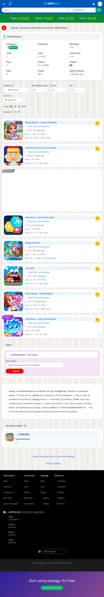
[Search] (99, 10)
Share (15, 371)
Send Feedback (10, 503)
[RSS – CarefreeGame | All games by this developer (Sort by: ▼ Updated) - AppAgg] (29, 106)
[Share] (4, 27)
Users (26, 481)
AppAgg (14, 27)
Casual (29, 247)
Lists (26, 486)
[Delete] (25, 426)
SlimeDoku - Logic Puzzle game (40, 319)
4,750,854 (23, 18)
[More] (99, 138)
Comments (29, 503)
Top (42, 486)
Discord (61, 503)
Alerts (46, 498)
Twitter (60, 498)
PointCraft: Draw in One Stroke (40, 148)
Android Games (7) (39, 47)
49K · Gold (45, 309)
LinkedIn (61, 486)
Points (27, 492)
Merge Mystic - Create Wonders (41, 122)
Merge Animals (32, 242)
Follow (14, 47)
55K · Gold (46, 138)
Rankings (28, 498)
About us (7, 486)
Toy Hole (29, 268)
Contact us (8, 492)
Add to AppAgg (53, 463)
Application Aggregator (33, 512)
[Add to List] (97, 123)
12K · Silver (44, 163)
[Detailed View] (15, 106)
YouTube (61, 481)
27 (39, 65)
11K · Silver (43, 233)
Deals (43, 492)
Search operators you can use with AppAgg (53, 456)
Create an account (52, 587)
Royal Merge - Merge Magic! (39, 293)
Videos (72, 403)
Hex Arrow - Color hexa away (39, 217)
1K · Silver (43, 334)
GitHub (60, 492)
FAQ (5, 481)
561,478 (91, 18)
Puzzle (29, 126)
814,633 (48, 18)
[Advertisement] (52, 190)
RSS (91, 407)
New (42, 481)
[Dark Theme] (94, 3)
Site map (7, 498)
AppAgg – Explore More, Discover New (55, 563)
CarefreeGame (43, 126)
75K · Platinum (49, 258)
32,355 (70, 18)
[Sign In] (100, 3)
